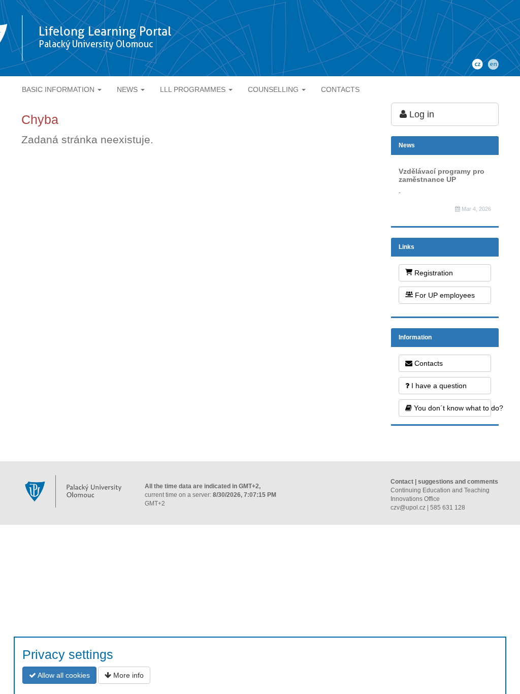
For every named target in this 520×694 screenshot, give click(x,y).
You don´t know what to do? (452, 408)
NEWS (128, 89)
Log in (420, 114)
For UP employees (444, 295)
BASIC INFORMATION (59, 89)
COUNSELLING (274, 89)
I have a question (438, 386)
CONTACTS (340, 89)
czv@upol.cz (408, 507)
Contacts (427, 363)
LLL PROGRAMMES (194, 89)
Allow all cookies (63, 675)
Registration (432, 273)
